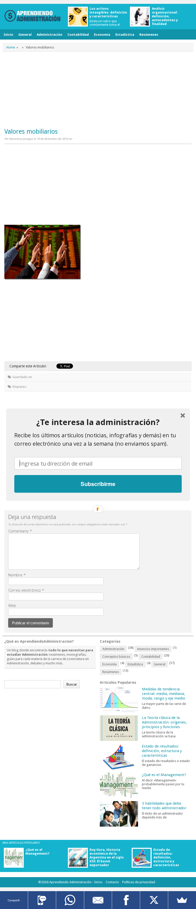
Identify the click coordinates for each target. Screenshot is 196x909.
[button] (98, 422)
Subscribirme (98, 484)
